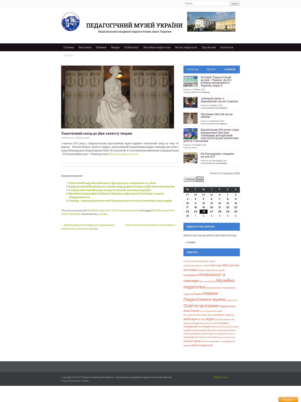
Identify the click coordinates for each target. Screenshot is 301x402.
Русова (203, 311)
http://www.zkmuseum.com (123, 154)
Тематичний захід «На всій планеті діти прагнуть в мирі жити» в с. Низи (112, 183)
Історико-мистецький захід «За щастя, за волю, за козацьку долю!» (110, 190)
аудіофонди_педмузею (224, 314)
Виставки (85, 47)
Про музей (209, 47)
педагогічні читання (226, 334)
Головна (68, 47)
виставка (202, 319)
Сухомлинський (214, 311)
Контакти (226, 47)
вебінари (190, 319)
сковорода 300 (190, 337)
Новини (101, 47)
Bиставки (216, 265)
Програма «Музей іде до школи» (217, 115)
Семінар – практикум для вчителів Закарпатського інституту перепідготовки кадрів (120, 200)
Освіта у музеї (231, 300)
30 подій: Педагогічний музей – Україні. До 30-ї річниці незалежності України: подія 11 (216, 81)
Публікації (131, 47)
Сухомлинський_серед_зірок (197, 314)
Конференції (191, 275)
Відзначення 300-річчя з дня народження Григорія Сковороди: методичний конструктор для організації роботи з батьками (211, 135)
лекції (214, 323)
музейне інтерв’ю (232, 327)
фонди (219, 337)
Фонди (115, 47)
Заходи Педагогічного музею (211, 270)
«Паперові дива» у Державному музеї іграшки (219, 100)
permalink (102, 214)
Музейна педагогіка (156, 47)
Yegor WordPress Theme (75, 381)
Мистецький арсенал (207, 281)
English (68, 55)
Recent (211, 69)
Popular (192, 69)
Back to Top (220, 377)
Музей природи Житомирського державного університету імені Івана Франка (88, 226)
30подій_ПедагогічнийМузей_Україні (199, 261)
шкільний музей (228, 337)
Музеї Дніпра (211, 288)
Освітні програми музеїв (125, 210)
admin (86, 138)
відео (210, 319)
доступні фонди (191, 323)
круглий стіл (206, 323)
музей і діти (205, 330)
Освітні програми (71, 214)
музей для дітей (218, 327)
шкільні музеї (192, 341)
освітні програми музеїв (195, 333)
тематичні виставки (207, 337)
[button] (189, 179)
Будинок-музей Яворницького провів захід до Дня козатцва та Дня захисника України (122, 186)
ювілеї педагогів (202, 345)
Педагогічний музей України (134, 25)
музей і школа (217, 330)
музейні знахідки (191, 330)
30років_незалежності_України (197, 265)
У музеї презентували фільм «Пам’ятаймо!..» (152, 225)
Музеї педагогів (186, 47)
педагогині (212, 334)
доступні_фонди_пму (225, 319)
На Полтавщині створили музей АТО (217, 155)
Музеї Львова (223, 288)
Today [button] (200, 179)
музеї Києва (230, 330)
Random (229, 69)
